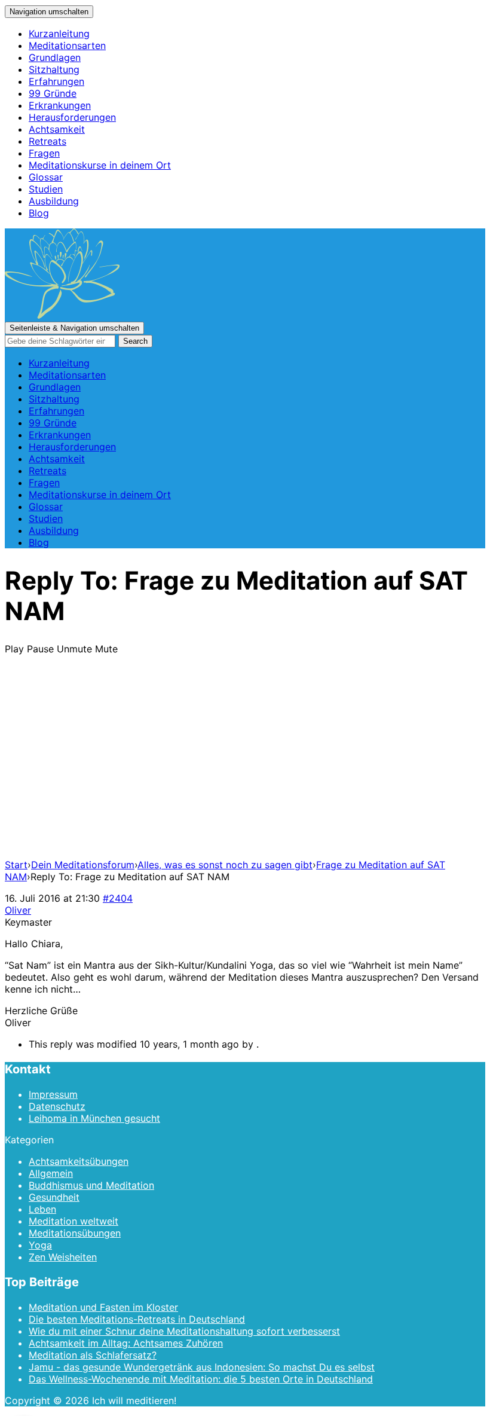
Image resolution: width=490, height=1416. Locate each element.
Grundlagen (55, 57)
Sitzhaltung (54, 69)
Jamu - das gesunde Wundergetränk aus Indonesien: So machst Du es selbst (202, 1367)
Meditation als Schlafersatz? (93, 1355)
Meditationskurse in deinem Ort (100, 165)
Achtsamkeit (57, 129)
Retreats (47, 141)
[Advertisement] (245, 765)
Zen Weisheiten (63, 1257)
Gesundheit (54, 1197)
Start (16, 865)
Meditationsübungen (75, 1233)
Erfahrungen (56, 81)
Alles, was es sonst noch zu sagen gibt (225, 865)
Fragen (44, 153)
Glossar (46, 177)
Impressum (53, 1094)
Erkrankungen (60, 105)
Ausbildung (54, 201)
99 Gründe (52, 93)
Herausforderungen (72, 117)
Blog (39, 213)
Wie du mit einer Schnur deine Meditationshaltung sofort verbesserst (184, 1331)
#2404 (118, 898)
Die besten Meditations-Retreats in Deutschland (137, 1319)
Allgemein (51, 1173)
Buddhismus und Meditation (91, 1185)
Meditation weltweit (73, 1221)
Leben (42, 1209)
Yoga (40, 1245)
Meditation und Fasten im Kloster (103, 1307)
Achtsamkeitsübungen (78, 1161)
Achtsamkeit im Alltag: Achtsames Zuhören (126, 1343)
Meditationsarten (67, 45)
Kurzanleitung (59, 33)
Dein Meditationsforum (82, 865)
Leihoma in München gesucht (94, 1118)
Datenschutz (57, 1106)
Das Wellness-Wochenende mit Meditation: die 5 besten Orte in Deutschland (201, 1379)
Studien (46, 189)
